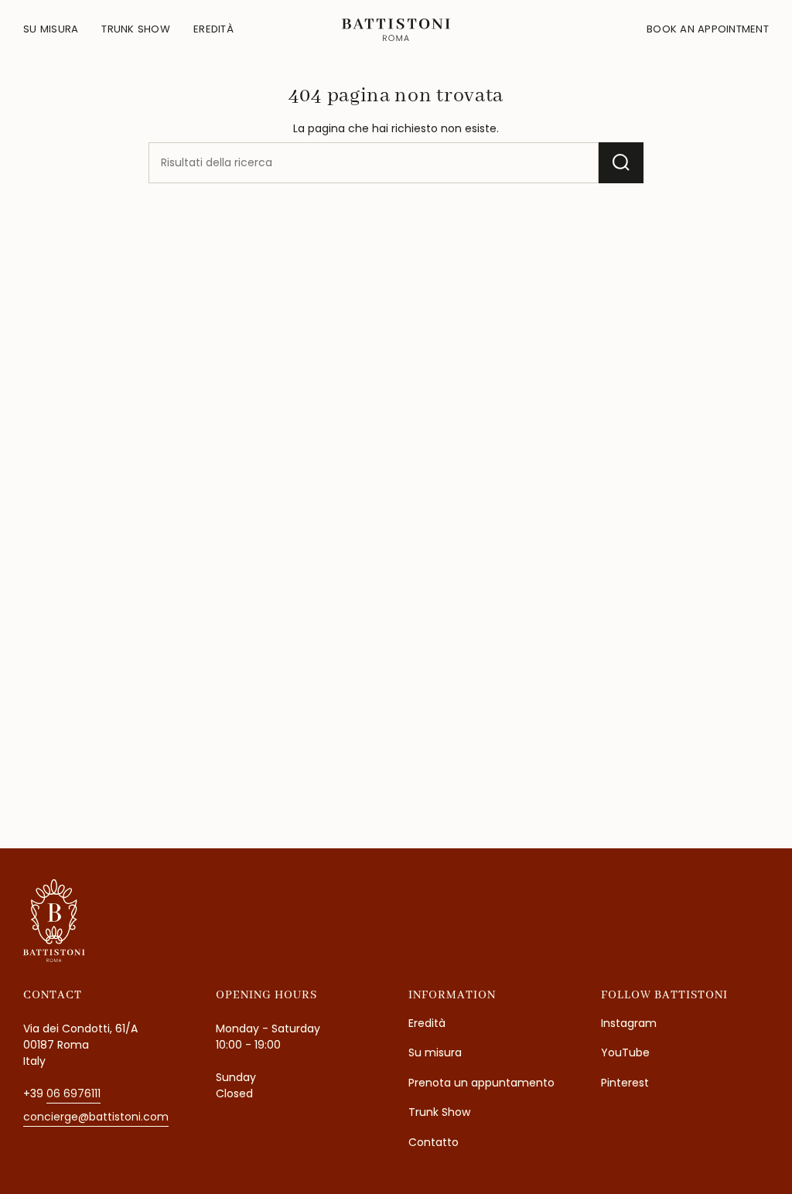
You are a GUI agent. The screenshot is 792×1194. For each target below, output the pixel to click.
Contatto (433, 1142)
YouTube (625, 1052)
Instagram (629, 1023)
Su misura (435, 1052)
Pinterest (625, 1082)
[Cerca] (621, 162)
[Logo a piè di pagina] (54, 920)
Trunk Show (439, 1112)
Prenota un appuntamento (481, 1082)
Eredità (427, 1023)
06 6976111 (73, 1093)
